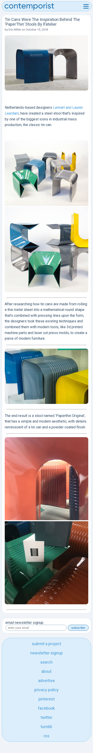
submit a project (46, 643)
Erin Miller (15, 29)
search (46, 662)
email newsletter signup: (24, 622)
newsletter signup (46, 653)
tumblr (46, 726)
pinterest (46, 699)
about (46, 671)
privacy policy (46, 689)
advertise (46, 680)
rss (46, 735)
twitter (46, 717)
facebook (46, 708)
